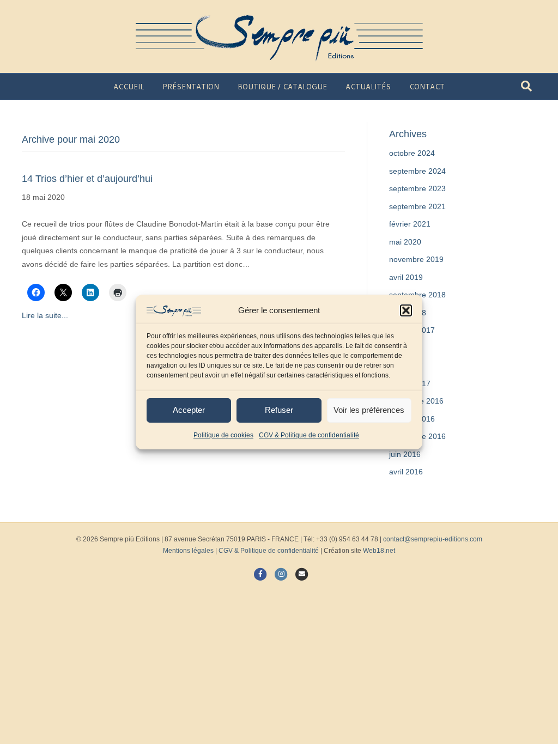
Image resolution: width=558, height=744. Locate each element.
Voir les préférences (368, 409)
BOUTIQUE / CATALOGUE (282, 87)
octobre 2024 (412, 153)
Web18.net (379, 550)
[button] (406, 310)
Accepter (189, 409)
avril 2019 (406, 277)
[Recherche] (526, 86)
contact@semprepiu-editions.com (432, 539)
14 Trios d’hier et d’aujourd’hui (87, 178)
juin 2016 (405, 454)
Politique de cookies (223, 435)
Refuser (279, 409)
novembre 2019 (416, 259)
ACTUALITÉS (368, 87)
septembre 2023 (417, 188)
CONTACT (427, 87)
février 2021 (409, 223)
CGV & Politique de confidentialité (309, 435)
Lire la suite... (45, 315)
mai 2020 (405, 241)
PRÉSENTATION (190, 87)
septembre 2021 (417, 206)
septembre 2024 (417, 171)
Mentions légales (188, 550)
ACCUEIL (128, 87)
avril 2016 (406, 471)
